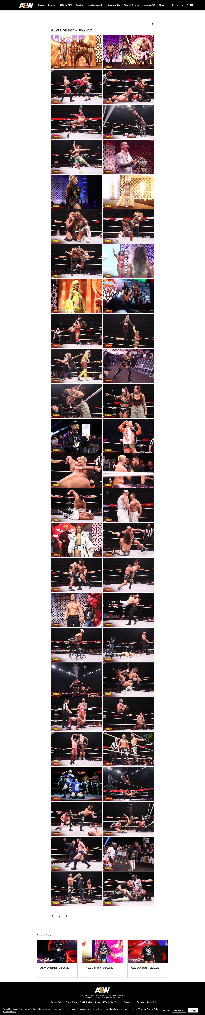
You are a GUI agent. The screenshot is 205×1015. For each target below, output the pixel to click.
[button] (113, 5)
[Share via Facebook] (52, 916)
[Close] (201, 1010)
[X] (177, 5)
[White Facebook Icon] (172, 5)
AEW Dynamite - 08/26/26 (54, 967)
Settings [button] (166, 1010)
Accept (193, 1010)
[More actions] (152, 23)
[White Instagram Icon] (182, 5)
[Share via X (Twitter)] (59, 916)
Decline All (179, 1010)
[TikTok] (187, 5)
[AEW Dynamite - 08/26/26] (57, 951)
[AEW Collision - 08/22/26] (102, 951)
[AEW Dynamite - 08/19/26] (148, 951)
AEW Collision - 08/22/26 (100, 967)
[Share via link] (66, 916)
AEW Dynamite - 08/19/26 (145, 967)
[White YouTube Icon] (191, 5)
